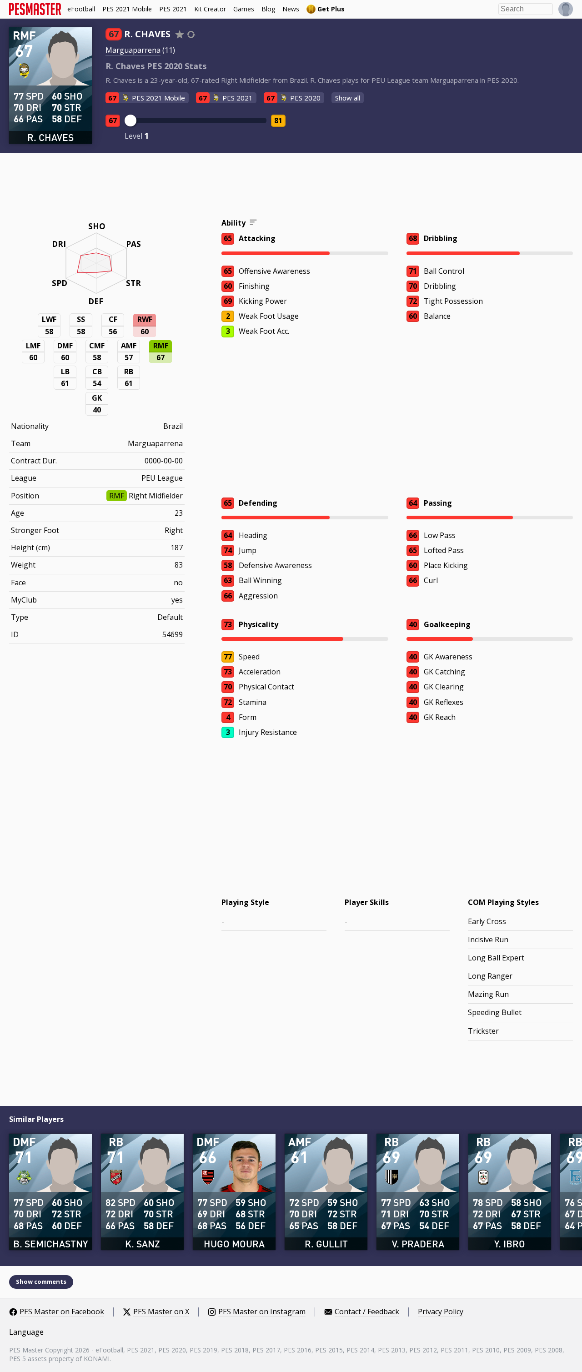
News (290, 9)
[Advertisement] (291, 186)
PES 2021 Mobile (127, 9)
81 (278, 121)
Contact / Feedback (367, 1312)
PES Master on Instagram (262, 1312)
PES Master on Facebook (62, 1312)
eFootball (81, 9)
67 (113, 121)
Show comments (41, 1281)
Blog (268, 9)
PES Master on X (161, 1312)
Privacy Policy (440, 1312)
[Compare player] (191, 34)
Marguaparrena (133, 50)
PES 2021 (173, 9)
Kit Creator (210, 9)
